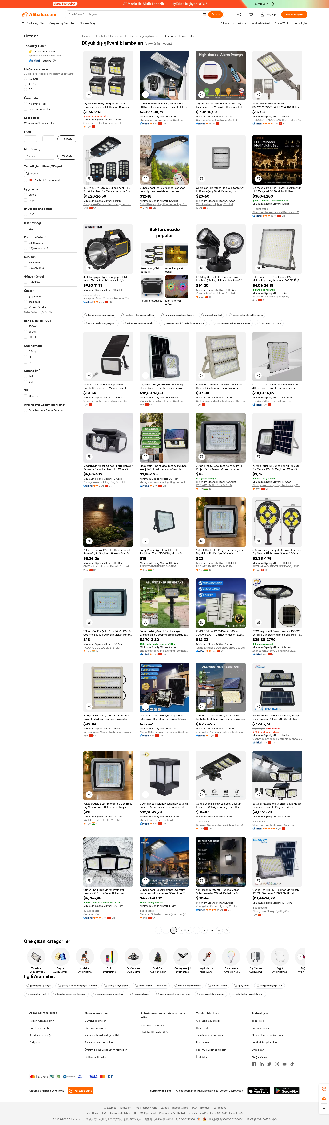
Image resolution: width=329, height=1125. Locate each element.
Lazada (165, 1107)
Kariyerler (35, 1042)
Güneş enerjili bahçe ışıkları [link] (180, 36)
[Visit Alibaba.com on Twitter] (269, 1064)
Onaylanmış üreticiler (153, 1024)
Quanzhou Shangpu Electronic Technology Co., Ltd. (277, 738)
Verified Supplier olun (264, 1042)
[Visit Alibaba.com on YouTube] (284, 1064)
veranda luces (219, 985)
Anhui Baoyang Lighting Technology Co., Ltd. (164, 204)
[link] (324, 1089)
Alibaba (86, 36)
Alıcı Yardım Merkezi (208, 1020)
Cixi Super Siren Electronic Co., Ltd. (216, 119)
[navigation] (50, 483)
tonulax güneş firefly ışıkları (71, 994)
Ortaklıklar (258, 1049)
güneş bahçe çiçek (118, 985)
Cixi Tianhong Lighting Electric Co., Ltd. (106, 566)
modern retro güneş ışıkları (139, 315)
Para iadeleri (203, 1042)
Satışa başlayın (260, 1027)
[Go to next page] (227, 930)
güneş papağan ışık (40, 985)
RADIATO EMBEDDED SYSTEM (214, 485)
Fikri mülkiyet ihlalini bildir (211, 1049)
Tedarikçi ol (258, 1020)
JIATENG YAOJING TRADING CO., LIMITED (277, 566)
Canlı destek (203, 1027)
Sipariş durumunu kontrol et (268, 1035)
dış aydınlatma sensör (212, 994)
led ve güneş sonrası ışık (101, 315)
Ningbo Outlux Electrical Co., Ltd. (271, 400)
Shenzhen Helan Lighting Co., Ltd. (103, 122)
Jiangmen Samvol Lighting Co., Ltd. (273, 296)
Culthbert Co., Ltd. (94, 914)
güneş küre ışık (38, 994)
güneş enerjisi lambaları (110, 994)
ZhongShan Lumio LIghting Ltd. (158, 819)
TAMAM (67, 139)
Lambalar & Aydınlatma (109, 36)
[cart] (252, 15)
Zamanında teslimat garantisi (102, 1035)
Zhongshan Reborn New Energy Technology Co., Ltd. (108, 204)
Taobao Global (180, 1107)
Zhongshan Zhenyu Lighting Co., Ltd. (274, 650)
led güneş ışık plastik (271, 985)
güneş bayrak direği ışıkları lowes (79, 985)
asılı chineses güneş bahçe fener (232, 323)
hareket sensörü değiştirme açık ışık (185, 323)
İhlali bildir (202, 1056)
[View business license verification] (199, 1119)
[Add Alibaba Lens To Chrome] (80, 1090)
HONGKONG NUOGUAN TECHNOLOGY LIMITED (277, 119)
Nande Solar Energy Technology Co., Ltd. (164, 731)
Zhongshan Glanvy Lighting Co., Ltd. (273, 911)
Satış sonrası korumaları (99, 1042)
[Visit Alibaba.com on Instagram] (277, 1064)
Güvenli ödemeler (95, 1020)
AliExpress (110, 1107)
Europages (219, 1107)
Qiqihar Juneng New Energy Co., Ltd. (161, 400)
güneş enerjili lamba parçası (175, 994)
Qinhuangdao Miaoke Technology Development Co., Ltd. (221, 400)
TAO (194, 1107)
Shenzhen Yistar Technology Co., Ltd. (105, 400)
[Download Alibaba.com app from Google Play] (287, 1090)
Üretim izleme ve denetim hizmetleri (106, 1049)
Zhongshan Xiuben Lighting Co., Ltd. (217, 906)
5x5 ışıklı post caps (271, 323)
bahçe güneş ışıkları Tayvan (179, 315)
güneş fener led (213, 315)
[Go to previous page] (158, 930)
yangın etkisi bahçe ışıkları (102, 323)
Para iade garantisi (95, 1027)
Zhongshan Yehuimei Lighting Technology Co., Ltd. (164, 482)
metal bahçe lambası (189, 985)
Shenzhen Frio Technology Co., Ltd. (273, 824)
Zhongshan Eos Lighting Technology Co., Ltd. (277, 485)
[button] (204, 14)
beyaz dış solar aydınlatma (153, 985)
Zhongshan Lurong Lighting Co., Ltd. (161, 119)
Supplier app (158, 1090)
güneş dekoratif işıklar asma (248, 315)
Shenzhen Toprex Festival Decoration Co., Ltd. (277, 212)
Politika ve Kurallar (95, 1056)
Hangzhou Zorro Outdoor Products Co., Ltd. (108, 298)
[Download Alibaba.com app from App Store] (258, 1090)
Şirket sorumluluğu (40, 1035)
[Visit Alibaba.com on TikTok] (292, 1064)
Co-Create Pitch (39, 1027)
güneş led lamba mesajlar (141, 323)
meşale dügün (141, 994)
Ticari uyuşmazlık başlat (210, 1035)
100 (219, 930)
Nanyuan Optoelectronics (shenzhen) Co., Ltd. (221, 824)
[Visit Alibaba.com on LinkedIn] (261, 1064)
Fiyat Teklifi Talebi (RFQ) (154, 1032)
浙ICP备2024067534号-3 (262, 1119)
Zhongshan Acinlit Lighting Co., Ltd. (104, 482)
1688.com (125, 1107)
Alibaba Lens (49, 1090)
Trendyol (205, 1107)
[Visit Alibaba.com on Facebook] (254, 1064)
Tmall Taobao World (145, 1107)
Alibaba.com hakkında (43, 1012)
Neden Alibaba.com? (41, 1020)
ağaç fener (243, 985)
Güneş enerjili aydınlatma (143, 36)
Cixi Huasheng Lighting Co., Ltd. (214, 204)
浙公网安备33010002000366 (226, 1119)
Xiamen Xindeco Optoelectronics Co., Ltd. (220, 647)
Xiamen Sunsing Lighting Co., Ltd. (215, 293)
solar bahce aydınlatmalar (250, 994)
